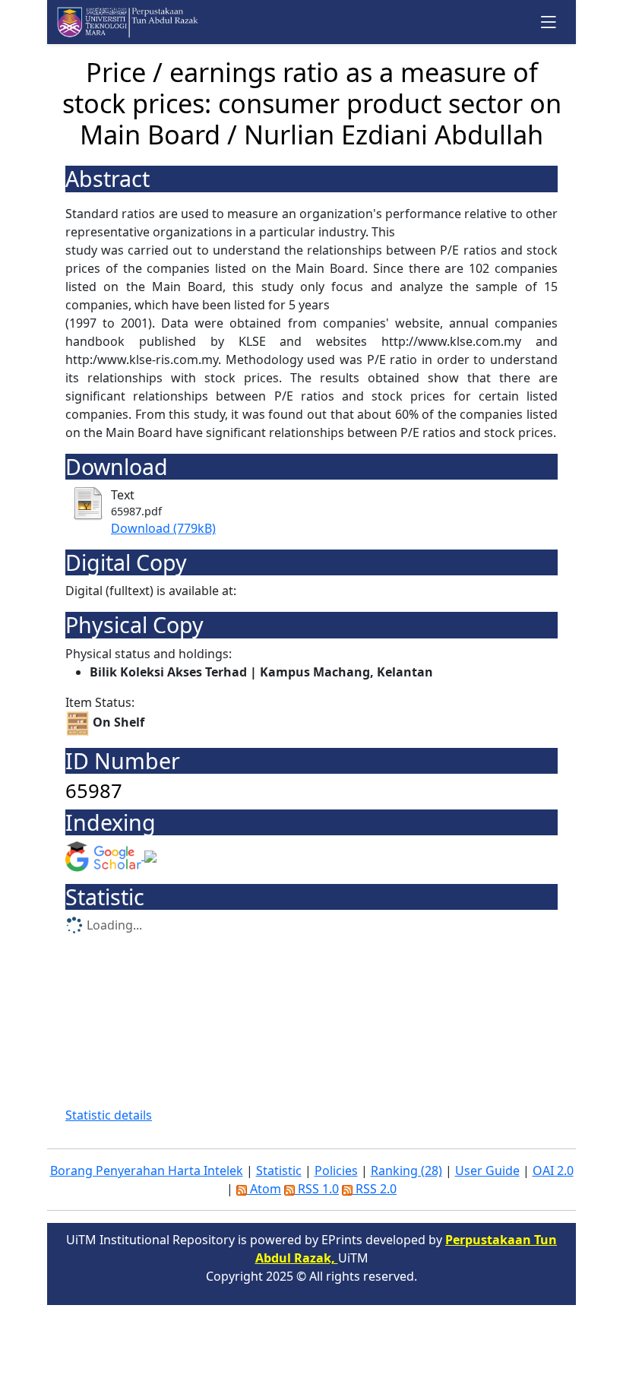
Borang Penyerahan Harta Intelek (146, 1170)
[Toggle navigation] (549, 21)
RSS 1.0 (317, 1188)
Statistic (279, 1170)
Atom (264, 1188)
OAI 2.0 (553, 1170)
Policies (336, 1170)
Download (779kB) (163, 528)
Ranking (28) (406, 1170)
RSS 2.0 (375, 1188)
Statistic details (108, 1115)
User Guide (487, 1170)
